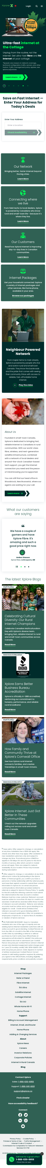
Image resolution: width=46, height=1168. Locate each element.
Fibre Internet (23, 982)
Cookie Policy (28, 1139)
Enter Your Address (14, 119)
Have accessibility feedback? (23, 1103)
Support (23, 1015)
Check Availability (17, 132)
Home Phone (23, 1011)
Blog (23, 1067)
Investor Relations (23, 1052)
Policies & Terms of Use (12, 1141)
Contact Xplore (23, 1077)
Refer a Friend (23, 978)
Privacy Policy (15, 1139)
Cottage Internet (23, 997)
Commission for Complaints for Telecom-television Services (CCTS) (23, 1147)
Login (28, 6)
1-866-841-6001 (27, 1086)
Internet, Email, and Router (23, 1025)
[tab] (8, 86)
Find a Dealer (23, 1097)
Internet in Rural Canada (23, 1062)
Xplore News (23, 1043)
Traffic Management (32, 1141)
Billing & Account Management (23, 1020)
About (23, 1039)
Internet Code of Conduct (22, 1143)
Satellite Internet (23, 992)
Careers (23, 1048)
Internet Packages (23, 973)
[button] (24, 1159)
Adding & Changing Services (23, 1034)
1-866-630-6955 (26, 1081)
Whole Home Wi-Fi (23, 1006)
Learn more (11, 77)
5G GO (23, 1001)
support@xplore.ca (23, 1091)
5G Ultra (23, 987)
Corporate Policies (23, 1057)
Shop (23, 968)
